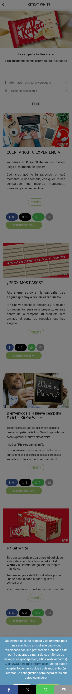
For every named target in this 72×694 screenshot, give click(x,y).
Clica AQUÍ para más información (27, 664)
